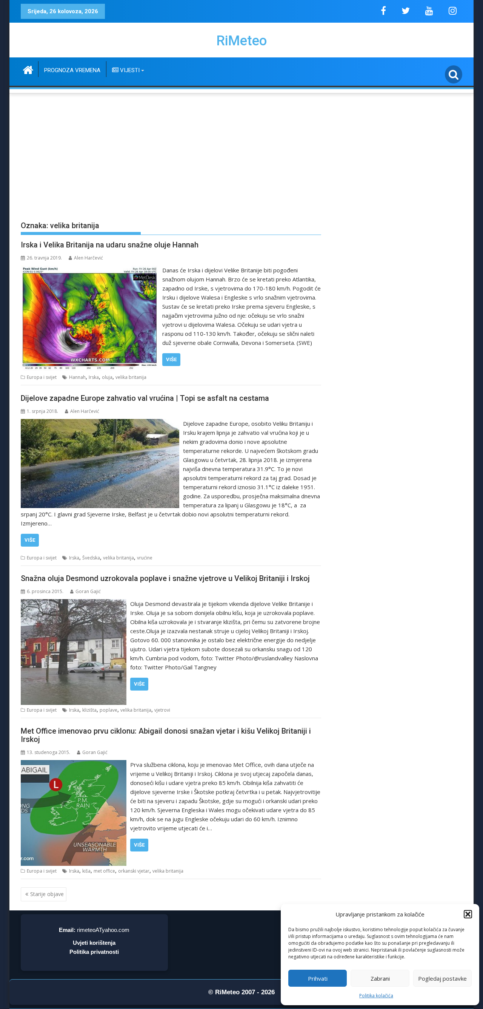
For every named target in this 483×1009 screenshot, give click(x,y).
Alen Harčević (88, 258)
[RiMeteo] (28, 69)
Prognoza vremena (72, 70)
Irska (94, 377)
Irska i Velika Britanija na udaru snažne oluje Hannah (109, 244)
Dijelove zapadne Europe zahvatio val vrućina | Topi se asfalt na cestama (145, 398)
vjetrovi (162, 710)
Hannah (77, 377)
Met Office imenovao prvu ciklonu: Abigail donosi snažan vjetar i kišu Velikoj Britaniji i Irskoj (166, 735)
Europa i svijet (42, 377)
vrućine (144, 558)
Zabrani (380, 978)
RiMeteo (241, 41)
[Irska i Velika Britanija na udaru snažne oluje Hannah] (89, 270)
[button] (468, 914)
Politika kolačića (376, 995)
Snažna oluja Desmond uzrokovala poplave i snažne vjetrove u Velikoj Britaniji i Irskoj (165, 578)
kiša (86, 871)
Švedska (91, 558)
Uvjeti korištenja (94, 942)
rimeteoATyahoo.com (103, 930)
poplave (108, 710)
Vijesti (129, 70)
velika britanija (130, 377)
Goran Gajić (88, 591)
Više (171, 359)
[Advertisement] (241, 151)
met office (104, 871)
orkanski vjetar (133, 871)
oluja (107, 377)
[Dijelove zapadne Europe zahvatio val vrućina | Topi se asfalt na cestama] (100, 423)
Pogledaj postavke (442, 978)
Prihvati (318, 978)
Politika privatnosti (94, 952)
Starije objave (47, 894)
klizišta (89, 710)
